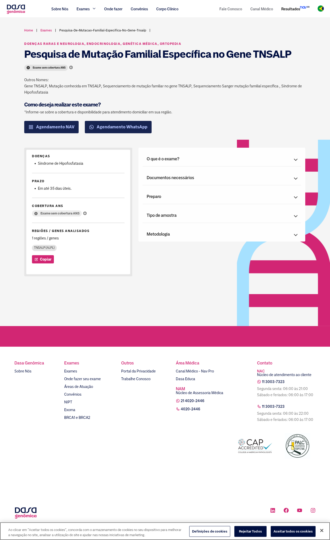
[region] (165, 531)
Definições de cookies (209, 531)
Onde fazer (113, 9)
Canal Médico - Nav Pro (195, 371)
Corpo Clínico (167, 9)
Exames (70, 371)
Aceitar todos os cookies (293, 531)
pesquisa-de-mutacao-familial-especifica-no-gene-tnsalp (102, 30)
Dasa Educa (185, 379)
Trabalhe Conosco (136, 379)
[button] (222, 159)
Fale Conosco (230, 9)
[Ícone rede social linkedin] (272, 511)
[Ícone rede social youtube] (299, 511)
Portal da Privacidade (138, 371)
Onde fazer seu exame (82, 379)
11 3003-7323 (273, 382)
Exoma (69, 410)
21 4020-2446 (192, 401)
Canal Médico (261, 9)
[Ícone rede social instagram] (313, 511)
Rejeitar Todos (250, 531)
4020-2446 (190, 409)
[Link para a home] (15, 13)
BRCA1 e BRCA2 (77, 418)
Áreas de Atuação (78, 387)
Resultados (290, 9)
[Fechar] (321, 530)
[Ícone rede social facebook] (286, 511)
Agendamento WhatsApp (122, 126)
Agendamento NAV (55, 126)
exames (46, 30)
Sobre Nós (59, 9)
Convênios (139, 9)
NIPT (68, 402)
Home (28, 30)
